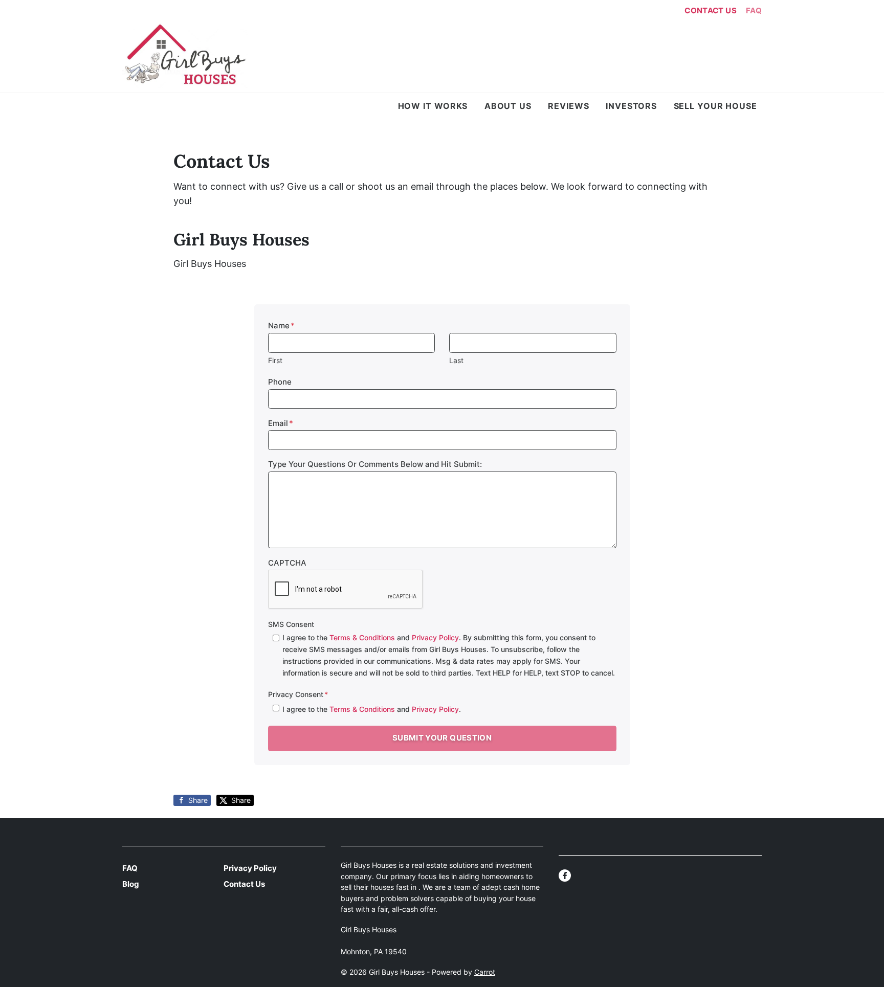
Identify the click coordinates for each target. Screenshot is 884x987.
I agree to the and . (371, 709)
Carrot (484, 972)
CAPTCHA (287, 563)
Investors (631, 106)
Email (280, 423)
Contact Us (710, 10)
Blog (130, 884)
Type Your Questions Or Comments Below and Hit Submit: (375, 464)
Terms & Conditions (362, 637)
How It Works (433, 106)
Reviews (568, 106)
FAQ (754, 10)
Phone (280, 382)
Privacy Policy (435, 637)
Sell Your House (716, 106)
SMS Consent (291, 624)
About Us (508, 106)
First (275, 360)
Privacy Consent (298, 694)
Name (281, 325)
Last (456, 360)
